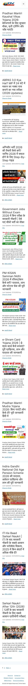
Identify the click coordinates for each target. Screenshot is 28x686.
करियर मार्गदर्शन (8, 200)
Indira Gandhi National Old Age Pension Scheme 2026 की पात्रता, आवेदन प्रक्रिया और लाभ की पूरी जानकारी (13, 474)
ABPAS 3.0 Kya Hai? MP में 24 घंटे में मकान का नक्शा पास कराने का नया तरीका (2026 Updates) (13, 86)
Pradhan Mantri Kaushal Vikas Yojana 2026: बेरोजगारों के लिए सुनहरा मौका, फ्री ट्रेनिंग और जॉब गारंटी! (14, 21)
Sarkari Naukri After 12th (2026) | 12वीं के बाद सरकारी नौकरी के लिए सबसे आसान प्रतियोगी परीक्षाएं (14, 610)
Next (8, 668)
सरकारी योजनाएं (8, 71)
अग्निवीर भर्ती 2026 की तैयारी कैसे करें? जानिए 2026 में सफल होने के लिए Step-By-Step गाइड (13, 154)
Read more (16, 66)
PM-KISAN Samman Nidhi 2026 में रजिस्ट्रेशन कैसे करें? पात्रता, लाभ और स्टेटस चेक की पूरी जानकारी (13, 281)
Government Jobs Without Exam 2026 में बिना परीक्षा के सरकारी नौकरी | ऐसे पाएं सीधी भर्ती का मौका (13, 215)
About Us (10, 675)
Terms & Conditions (18, 680)
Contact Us (17, 675)
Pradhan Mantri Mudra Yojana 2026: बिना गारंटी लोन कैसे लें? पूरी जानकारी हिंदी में (14, 409)
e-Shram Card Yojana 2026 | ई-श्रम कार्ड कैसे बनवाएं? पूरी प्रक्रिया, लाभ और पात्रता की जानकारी (13, 346)
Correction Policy (19, 678)
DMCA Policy (7, 680)
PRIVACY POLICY (8, 678)
